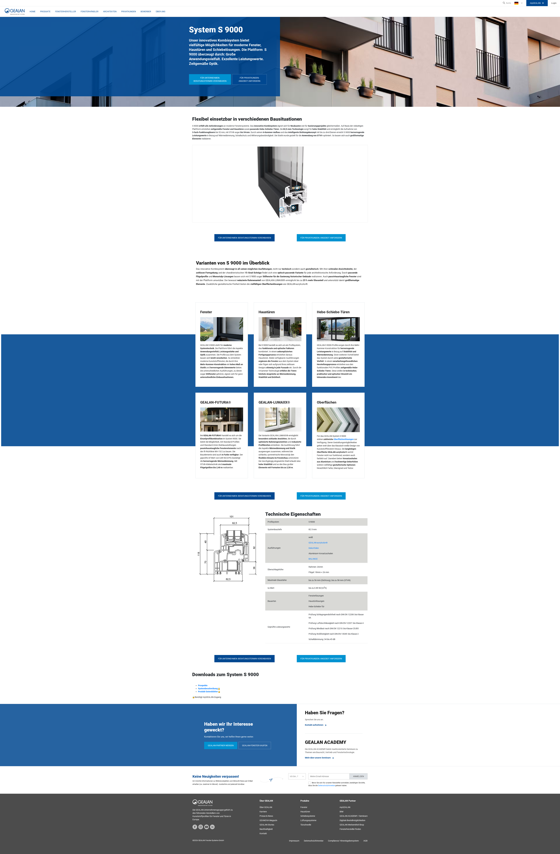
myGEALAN (535, 3)
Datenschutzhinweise (326, 786)
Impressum (294, 841)
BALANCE (313, 559)
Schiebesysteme (307, 816)
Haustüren (305, 811)
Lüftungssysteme (308, 820)
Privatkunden (128, 11)
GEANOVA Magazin (268, 820)
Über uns (160, 11)
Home (32, 11)
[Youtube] (206, 827)
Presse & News (266, 816)
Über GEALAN (266, 807)
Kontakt (263, 833)
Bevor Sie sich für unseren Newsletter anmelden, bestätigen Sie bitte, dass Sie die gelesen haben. (336, 784)
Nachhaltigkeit (266, 829)
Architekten (110, 11)
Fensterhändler (89, 11)
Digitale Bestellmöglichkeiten (352, 820)
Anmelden (358, 776)
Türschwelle (305, 825)
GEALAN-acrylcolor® (318, 543)
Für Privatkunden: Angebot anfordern (249, 79)
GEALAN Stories (267, 825)
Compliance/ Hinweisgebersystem (343, 841)
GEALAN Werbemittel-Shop (352, 825)
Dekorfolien (314, 548)
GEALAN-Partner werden (221, 745)
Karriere (263, 811)
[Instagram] (200, 827)
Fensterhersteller (65, 11)
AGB (365, 841)
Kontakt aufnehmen (314, 725)
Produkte (45, 11)
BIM (341, 811)
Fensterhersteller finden (350, 829)
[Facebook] (194, 827)
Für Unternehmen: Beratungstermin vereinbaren (210, 79)
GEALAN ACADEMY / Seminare (354, 816)
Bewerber (146, 11)
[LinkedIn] (212, 827)
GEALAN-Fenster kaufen (254, 745)
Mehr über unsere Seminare (318, 758)
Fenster (303, 807)
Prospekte (203, 685)
